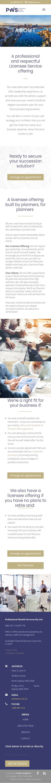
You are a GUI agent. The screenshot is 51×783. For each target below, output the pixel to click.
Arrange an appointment (25, 177)
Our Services (25, 565)
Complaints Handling (14, 653)
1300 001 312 (18, 707)
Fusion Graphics (23, 773)
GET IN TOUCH (17, 763)
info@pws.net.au (19, 698)
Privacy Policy (11, 650)
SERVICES (25, 732)
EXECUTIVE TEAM (25, 725)
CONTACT (25, 738)
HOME (25, 719)
